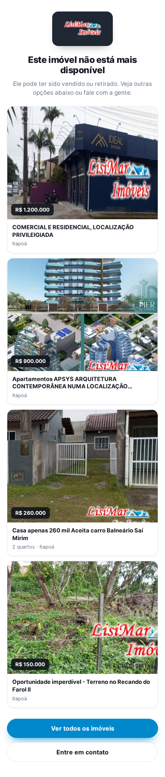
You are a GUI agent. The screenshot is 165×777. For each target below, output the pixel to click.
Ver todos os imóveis (82, 728)
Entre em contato (82, 752)
